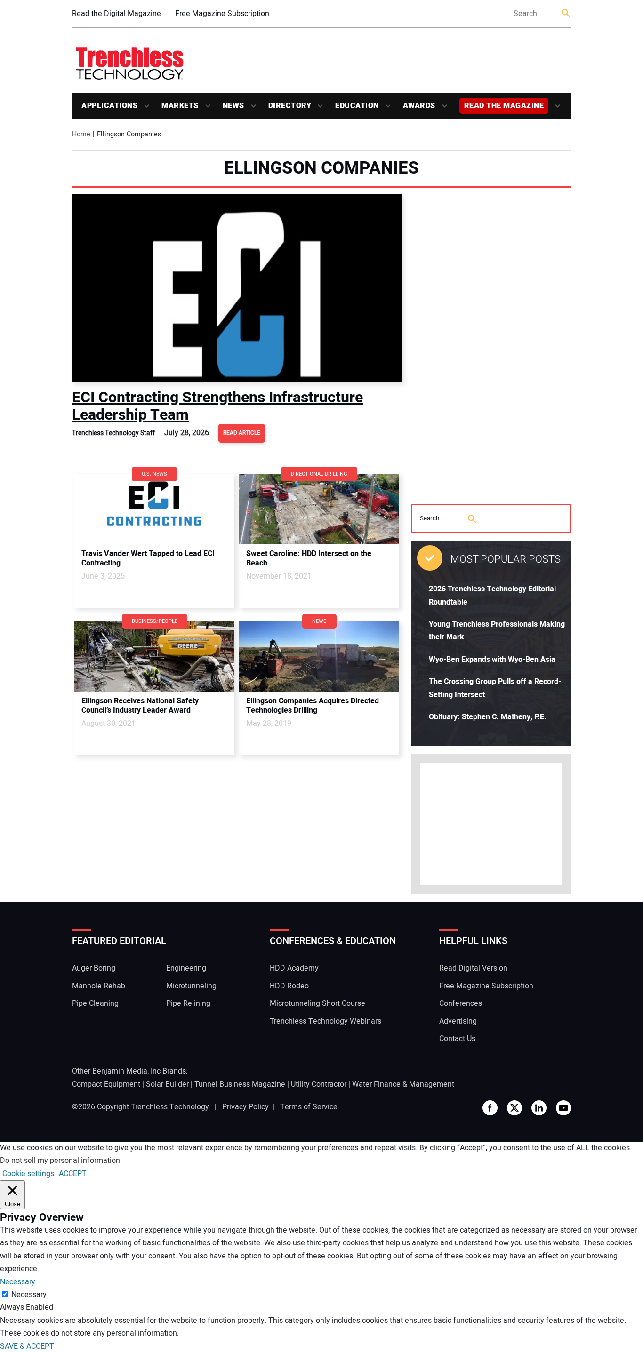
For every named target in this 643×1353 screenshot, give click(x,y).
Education (357, 105)
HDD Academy (294, 968)
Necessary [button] (17, 1282)
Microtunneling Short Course (317, 1003)
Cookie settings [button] (28, 1173)
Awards (419, 105)
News (233, 105)
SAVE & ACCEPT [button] (27, 1346)
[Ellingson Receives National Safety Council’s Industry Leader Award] (154, 656)
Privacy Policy (245, 1107)
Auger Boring (93, 968)
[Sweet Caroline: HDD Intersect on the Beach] (319, 509)
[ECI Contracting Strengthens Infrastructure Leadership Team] (237, 288)
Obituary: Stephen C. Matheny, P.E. (488, 717)
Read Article (241, 433)
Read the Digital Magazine (116, 13)
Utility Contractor (318, 1084)
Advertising (458, 1021)
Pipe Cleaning (95, 1003)
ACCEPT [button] (73, 1173)
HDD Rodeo (289, 986)
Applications (109, 105)
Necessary (29, 1294)
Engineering (186, 968)
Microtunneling (191, 986)
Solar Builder (167, 1084)
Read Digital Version (473, 968)
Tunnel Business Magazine (239, 1084)
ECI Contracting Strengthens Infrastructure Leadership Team (217, 405)
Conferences (460, 1003)
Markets (180, 105)
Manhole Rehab (98, 986)
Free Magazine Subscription (222, 13)
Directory (290, 105)
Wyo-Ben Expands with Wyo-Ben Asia (492, 659)
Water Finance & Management (403, 1084)
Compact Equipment (106, 1084)
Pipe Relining (188, 1003)
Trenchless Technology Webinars (325, 1021)
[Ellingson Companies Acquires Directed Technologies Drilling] (319, 656)
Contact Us (457, 1038)
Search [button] (566, 13)
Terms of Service (309, 1107)
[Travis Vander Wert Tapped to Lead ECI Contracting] (154, 509)
